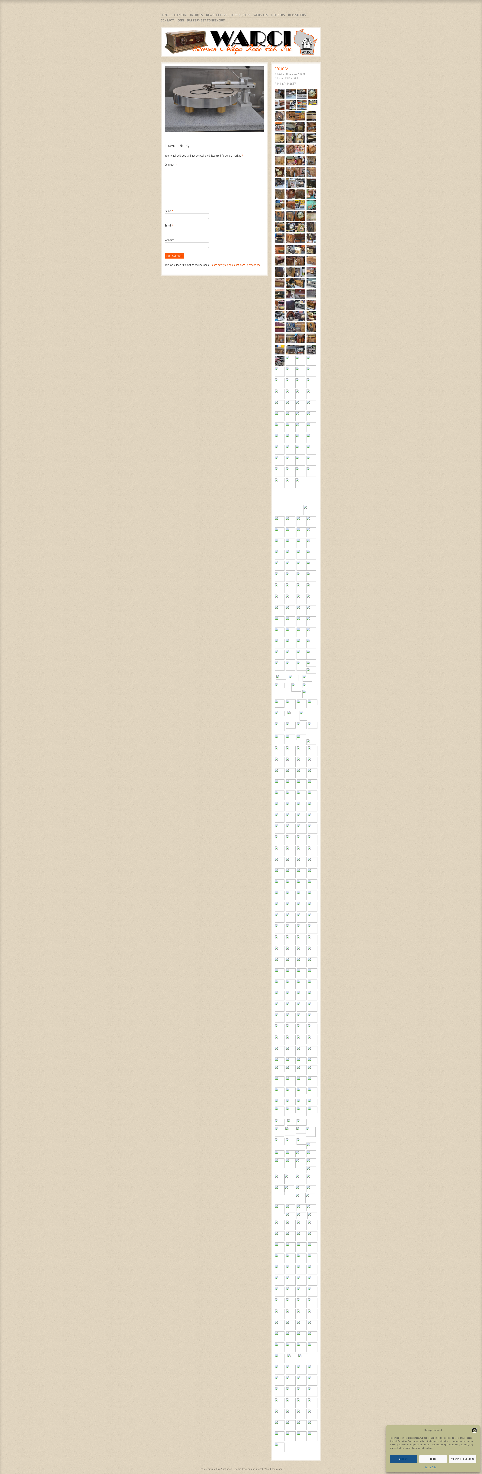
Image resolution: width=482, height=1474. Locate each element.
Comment (171, 165)
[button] (474, 1430)
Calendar (179, 15)
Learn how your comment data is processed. (236, 265)
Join (180, 20)
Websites (260, 15)
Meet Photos (240, 15)
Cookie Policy (431, 1467)
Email (169, 225)
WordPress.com (273, 1469)
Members (278, 15)
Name (169, 211)
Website (169, 240)
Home (165, 15)
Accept (403, 1459)
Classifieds (297, 15)
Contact (167, 20)
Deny (433, 1459)
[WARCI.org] (241, 43)
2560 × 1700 (291, 78)
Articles (196, 15)
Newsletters (216, 15)
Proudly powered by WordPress (216, 1469)
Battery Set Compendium (206, 20)
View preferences (462, 1459)
